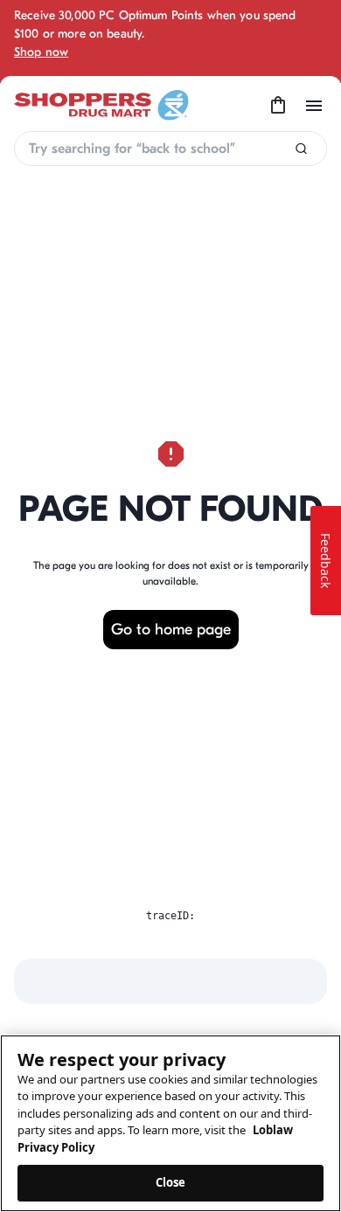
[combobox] (170, 148)
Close (171, 1182)
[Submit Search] (301, 149)
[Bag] (278, 106)
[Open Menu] (314, 106)
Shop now (41, 52)
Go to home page (171, 629)
